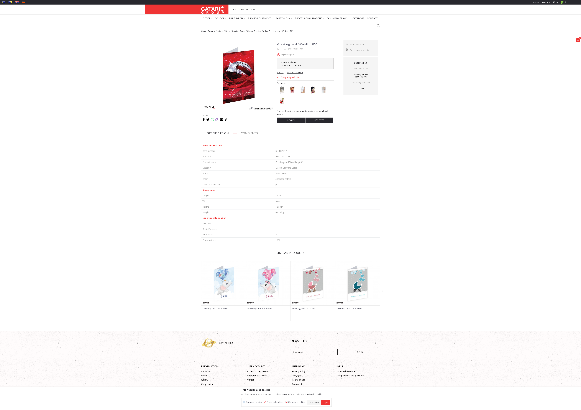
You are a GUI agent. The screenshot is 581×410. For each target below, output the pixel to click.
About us (205, 371)
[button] (377, 25)
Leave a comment (295, 72)
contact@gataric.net (361, 82)
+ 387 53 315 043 (361, 68)
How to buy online (346, 371)
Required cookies (254, 402)
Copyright (296, 375)
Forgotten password (257, 375)
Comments (249, 133)
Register (546, 2)
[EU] (3, 2)
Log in (291, 120)
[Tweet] (207, 119)
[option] (238, 75)
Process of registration (258, 371)
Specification (218, 133)
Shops (204, 375)
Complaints (297, 384)
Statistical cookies (275, 402)
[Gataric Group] (212, 9)
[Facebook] (204, 119)
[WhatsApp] (212, 119)
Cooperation (207, 384)
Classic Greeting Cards (257, 31)
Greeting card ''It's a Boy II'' (350, 308)
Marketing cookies (296, 402)
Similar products (290, 253)
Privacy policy (298, 371)
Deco (227, 31)
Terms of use (298, 379)
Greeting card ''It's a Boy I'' (216, 308)
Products (219, 31)
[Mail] (221, 119)
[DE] (24, 2)
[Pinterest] (226, 119)
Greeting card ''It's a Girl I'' (260, 308)
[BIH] (10, 2)
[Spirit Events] (210, 107)
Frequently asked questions (350, 375)
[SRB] (17, 2)
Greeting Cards (238, 31)
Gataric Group (207, 31)
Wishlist (250, 379)
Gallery (204, 379)
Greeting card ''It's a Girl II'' (305, 308)
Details (280, 72)
